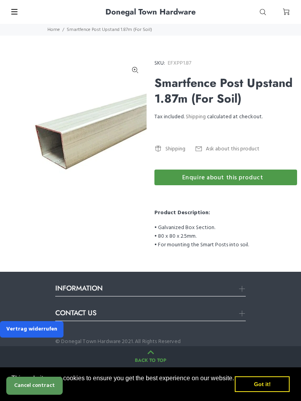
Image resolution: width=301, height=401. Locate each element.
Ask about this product (232, 149)
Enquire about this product (222, 178)
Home (53, 30)
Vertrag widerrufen (31, 329)
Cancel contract (34, 385)
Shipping (196, 116)
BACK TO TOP (150, 360)
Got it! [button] (262, 384)
